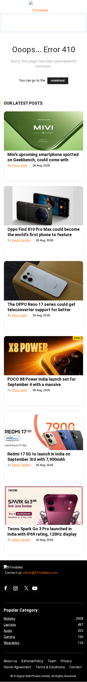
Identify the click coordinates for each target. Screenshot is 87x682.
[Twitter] (26, 588)
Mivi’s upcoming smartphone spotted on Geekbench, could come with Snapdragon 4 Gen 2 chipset (43, 160)
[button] (9, 5)
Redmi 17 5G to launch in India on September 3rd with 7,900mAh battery (38, 459)
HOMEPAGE (58, 80)
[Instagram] (17, 588)
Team (52, 661)
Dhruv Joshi (19, 165)
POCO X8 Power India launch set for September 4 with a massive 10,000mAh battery (41, 384)
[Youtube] (36, 588)
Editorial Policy (32, 661)
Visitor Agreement (17, 667)
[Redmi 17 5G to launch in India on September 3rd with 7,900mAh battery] (43, 430)
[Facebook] (7, 588)
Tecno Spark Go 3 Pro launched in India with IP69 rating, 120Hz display (42, 531)
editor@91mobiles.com (40, 573)
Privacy (66, 661)
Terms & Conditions (50, 667)
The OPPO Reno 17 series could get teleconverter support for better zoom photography (41, 309)
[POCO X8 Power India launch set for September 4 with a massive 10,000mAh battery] (43, 355)
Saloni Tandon (21, 240)
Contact (75, 667)
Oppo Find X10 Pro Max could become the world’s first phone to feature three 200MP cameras (43, 234)
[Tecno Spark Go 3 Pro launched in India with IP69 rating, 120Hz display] (43, 505)
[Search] (82, 5)
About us (10, 661)
